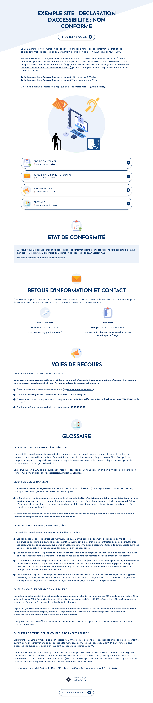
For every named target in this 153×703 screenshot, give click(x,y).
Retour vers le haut (74, 692)
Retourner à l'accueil (74, 36)
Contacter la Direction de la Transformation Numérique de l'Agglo (108, 334)
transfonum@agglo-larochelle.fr (45, 332)
